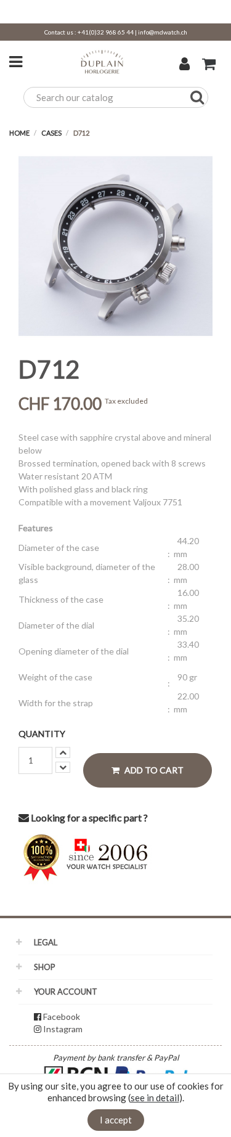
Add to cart (153, 770)
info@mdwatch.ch (162, 32)
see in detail (155, 1097)
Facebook (61, 1016)
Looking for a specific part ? (88, 817)
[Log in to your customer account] (184, 65)
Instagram (63, 1029)
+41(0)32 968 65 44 (106, 32)
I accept (116, 1119)
